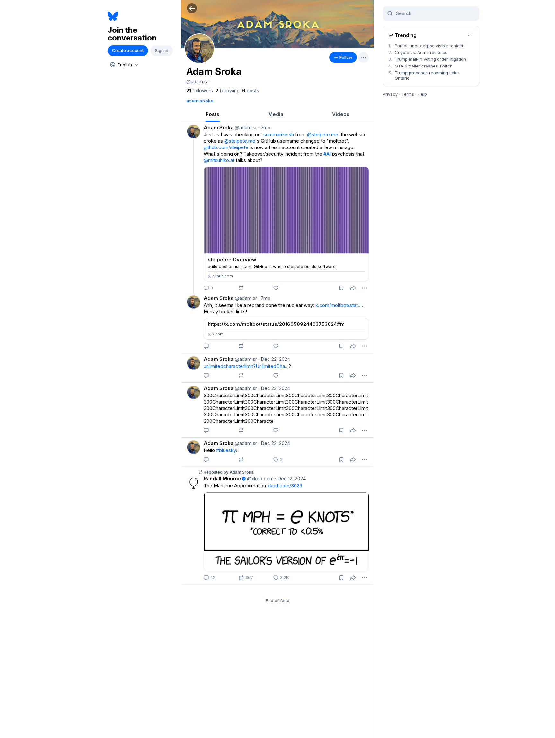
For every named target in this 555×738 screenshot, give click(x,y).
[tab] (212, 114)
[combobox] (124, 64)
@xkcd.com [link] (260, 478)
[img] (277, 24)
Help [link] (422, 94)
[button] (192, 8)
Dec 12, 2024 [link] (290, 478)
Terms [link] (407, 94)
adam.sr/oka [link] (199, 101)
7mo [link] (264, 127)
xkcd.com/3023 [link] (284, 486)
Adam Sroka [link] (218, 127)
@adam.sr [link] (245, 127)
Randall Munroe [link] (222, 478)
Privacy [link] (390, 94)
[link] (199, 90)
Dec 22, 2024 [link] (274, 359)
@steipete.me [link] (322, 134)
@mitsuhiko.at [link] (219, 160)
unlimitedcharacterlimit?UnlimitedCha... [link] (246, 366)
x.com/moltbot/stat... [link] (338, 305)
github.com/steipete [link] (226, 147)
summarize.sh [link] (278, 134)
